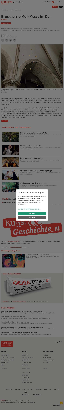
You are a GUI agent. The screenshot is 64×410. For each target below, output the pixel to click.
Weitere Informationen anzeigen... (29, 209)
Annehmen (32, 213)
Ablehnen (32, 217)
